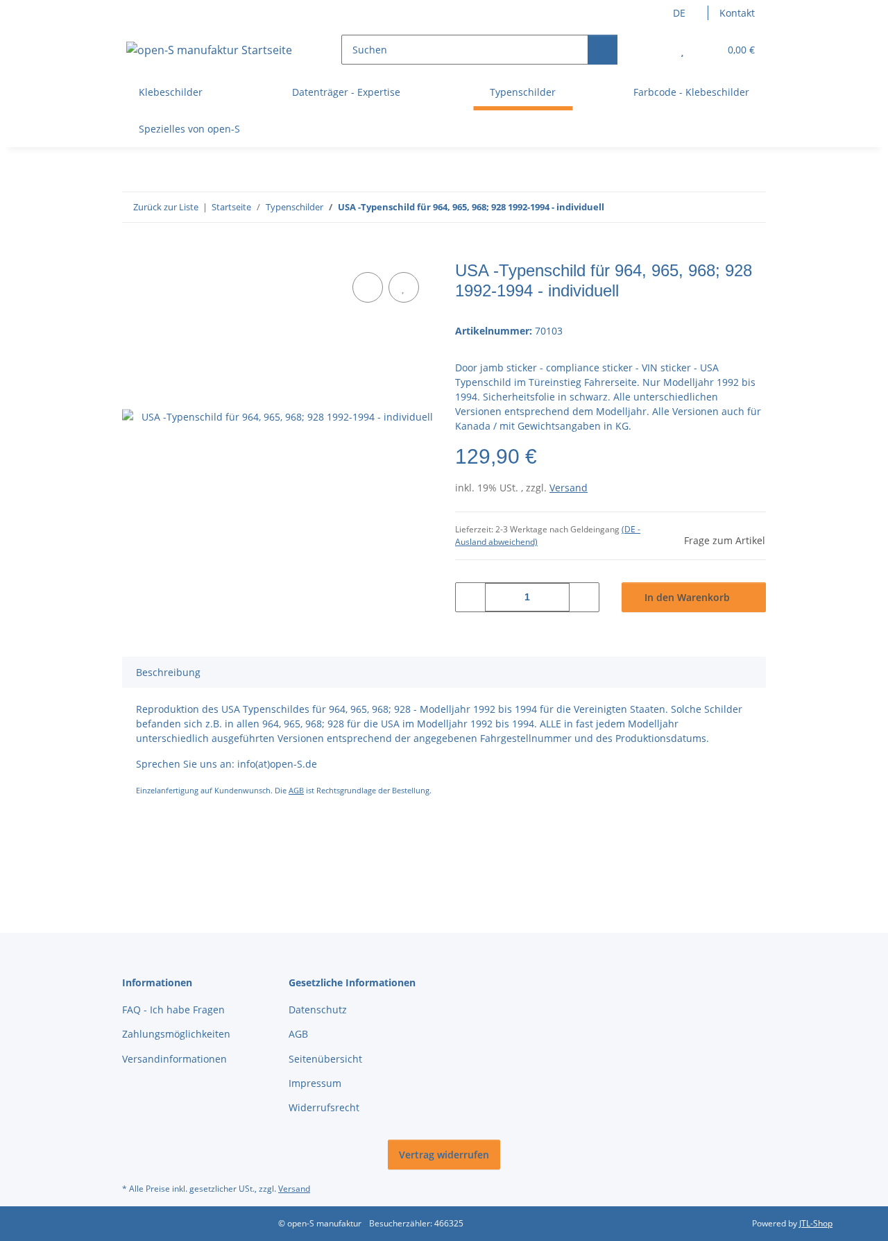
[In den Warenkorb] (133, 253)
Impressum (315, 1083)
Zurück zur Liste (165, 207)
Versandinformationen (174, 1058)
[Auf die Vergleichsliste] (367, 287)
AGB (296, 790)
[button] (654, 50)
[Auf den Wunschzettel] (403, 287)
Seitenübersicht (325, 1058)
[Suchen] (602, 50)
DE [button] (679, 12)
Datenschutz (318, 1009)
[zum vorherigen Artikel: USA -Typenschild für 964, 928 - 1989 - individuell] (721, 207)
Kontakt (737, 12)
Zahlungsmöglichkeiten (176, 1033)
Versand (568, 487)
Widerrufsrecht (324, 1107)
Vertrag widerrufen (444, 1154)
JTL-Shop (815, 1223)
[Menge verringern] (471, 597)
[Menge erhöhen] (584, 597)
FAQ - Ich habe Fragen (173, 1009)
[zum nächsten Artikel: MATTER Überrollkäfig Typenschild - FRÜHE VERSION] (751, 207)
